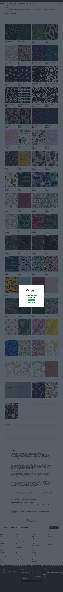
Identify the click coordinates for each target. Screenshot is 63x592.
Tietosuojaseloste (31, 297)
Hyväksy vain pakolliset (31, 302)
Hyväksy (31, 300)
